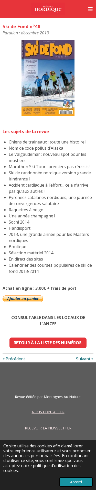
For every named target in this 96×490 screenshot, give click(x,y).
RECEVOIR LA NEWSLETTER (48, 428)
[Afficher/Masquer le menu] (90, 9)
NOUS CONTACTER (48, 411)
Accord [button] (76, 481)
